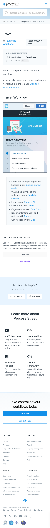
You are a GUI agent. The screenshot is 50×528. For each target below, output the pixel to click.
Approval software (33, 491)
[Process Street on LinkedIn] (5, 516)
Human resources (9, 480)
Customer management (11, 487)
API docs (17, 449)
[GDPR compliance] (23, 523)
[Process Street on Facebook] (15, 516)
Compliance (7, 483)
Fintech (29, 445)
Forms (31, 205)
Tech (28, 460)
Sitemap (6, 510)
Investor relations (9, 495)
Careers (6, 460)
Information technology (11, 491)
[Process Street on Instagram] (25, 516)
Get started (25, 413)
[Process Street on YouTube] (20, 516)
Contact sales (25, 421)
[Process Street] (11, 5)
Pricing (5, 441)
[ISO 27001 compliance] (5, 523)
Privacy (20, 510)
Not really (36, 296)
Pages (27, 216)
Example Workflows (28, 21)
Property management (35, 449)
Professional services (34, 456)
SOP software (32, 487)
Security (29, 510)
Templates (6, 445)
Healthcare (31, 452)
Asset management (34, 441)
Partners (6, 456)
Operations (7, 476)
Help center (11, 21)
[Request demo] (25, 500)
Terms (13, 510)
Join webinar (25, 261)
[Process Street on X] (10, 516)
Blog (33, 220)
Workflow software (33, 476)
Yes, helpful (18, 296)
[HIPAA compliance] (17, 523)
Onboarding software (34, 483)
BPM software (32, 480)
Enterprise (6, 452)
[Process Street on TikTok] (30, 516)
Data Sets (36, 209)
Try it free (25, 254)
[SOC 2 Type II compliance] (11, 523)
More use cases (33, 495)
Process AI (29, 202)
